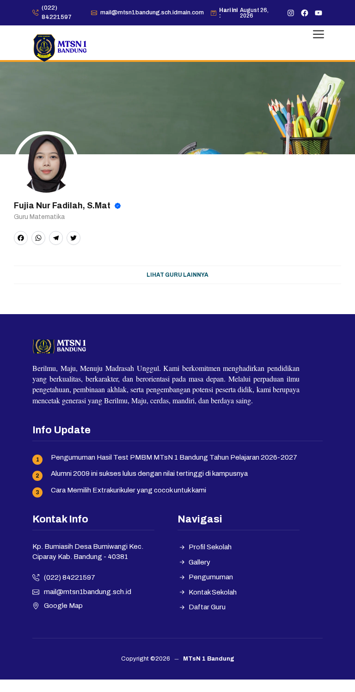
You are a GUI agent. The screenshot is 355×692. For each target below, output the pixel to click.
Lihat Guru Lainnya (177, 275)
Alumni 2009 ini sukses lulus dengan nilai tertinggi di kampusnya (149, 473)
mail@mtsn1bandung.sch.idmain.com (152, 12)
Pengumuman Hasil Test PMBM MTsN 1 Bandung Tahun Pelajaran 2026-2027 (174, 457)
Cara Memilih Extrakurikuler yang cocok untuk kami (128, 490)
